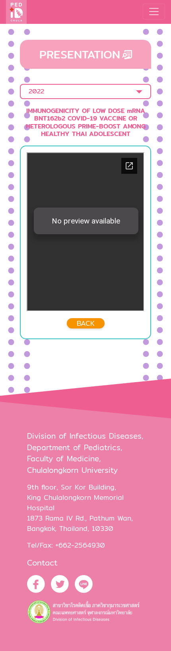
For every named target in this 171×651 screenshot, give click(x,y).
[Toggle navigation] (154, 11)
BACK (86, 323)
